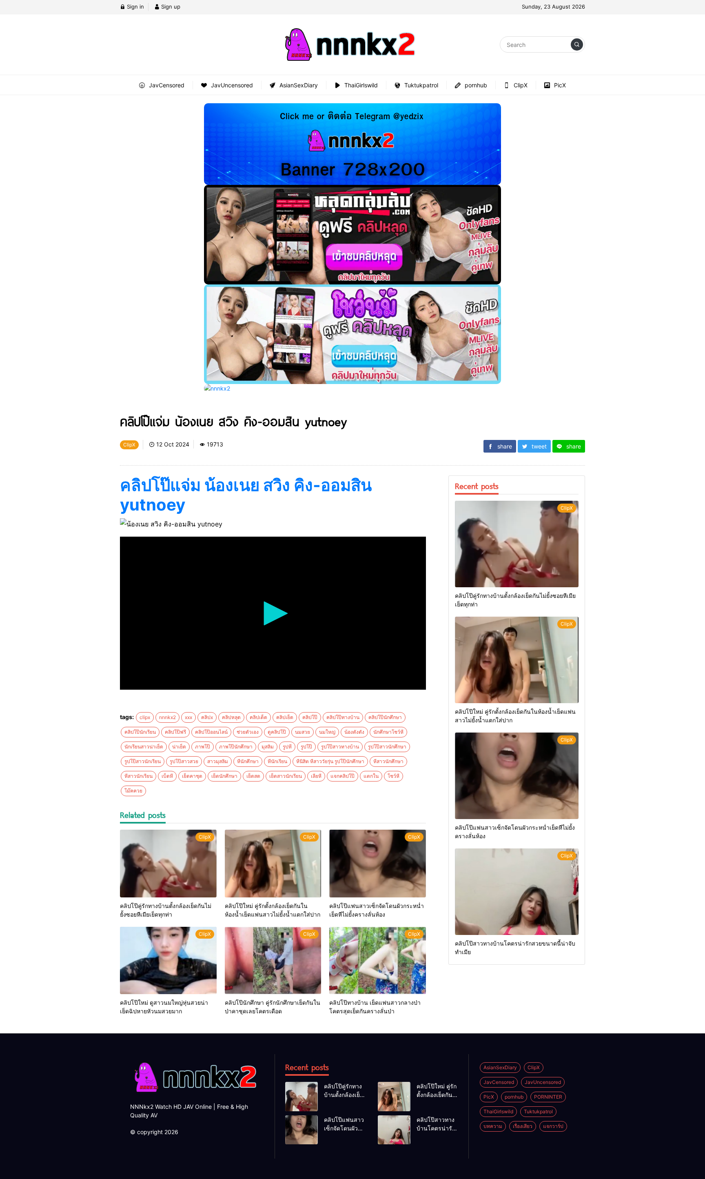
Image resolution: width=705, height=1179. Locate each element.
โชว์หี (393, 776)
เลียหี (316, 776)
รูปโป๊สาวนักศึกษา (387, 747)
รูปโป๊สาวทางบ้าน (340, 747)
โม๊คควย (133, 791)
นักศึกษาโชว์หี (388, 732)
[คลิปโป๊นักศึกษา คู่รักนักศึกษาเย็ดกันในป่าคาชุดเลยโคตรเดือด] (273, 961)
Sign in (134, 6)
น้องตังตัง (354, 732)
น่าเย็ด (179, 747)
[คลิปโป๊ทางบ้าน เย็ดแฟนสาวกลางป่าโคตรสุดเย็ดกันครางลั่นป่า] (377, 961)
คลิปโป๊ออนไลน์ (211, 732)
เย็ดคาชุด (192, 776)
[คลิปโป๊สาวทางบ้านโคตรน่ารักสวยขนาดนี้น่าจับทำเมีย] (517, 891)
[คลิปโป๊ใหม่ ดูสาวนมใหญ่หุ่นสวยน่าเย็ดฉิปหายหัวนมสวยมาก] (168, 961)
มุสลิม (268, 747)
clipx (145, 717)
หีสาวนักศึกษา (388, 761)
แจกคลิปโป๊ (342, 776)
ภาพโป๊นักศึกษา (236, 747)
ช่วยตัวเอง (248, 732)
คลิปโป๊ (309, 717)
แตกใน (371, 776)
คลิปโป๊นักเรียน (140, 732)
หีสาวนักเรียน (138, 776)
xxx (188, 717)
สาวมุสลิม (217, 761)
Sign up (170, 6)
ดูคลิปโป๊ (277, 732)
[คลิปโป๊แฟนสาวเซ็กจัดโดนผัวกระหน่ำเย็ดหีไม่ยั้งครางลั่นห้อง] (377, 863)
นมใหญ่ (327, 732)
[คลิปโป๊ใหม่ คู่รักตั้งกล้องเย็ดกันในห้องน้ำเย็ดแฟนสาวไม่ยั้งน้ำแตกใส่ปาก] (273, 863)
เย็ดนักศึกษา (224, 776)
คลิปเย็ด (284, 717)
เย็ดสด (253, 776)
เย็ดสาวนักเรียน (285, 776)
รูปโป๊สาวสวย (184, 761)
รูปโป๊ (306, 747)
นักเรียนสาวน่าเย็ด (143, 747)
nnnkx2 (167, 717)
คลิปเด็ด (258, 717)
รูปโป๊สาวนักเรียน (142, 761)
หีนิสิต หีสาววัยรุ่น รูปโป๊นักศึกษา (330, 761)
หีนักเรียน (277, 761)
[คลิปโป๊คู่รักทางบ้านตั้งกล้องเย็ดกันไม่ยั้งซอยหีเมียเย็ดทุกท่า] (168, 863)
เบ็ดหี (167, 776)
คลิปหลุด (231, 717)
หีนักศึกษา (248, 761)
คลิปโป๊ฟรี (175, 732)
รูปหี (287, 747)
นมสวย (302, 732)
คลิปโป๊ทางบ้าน (342, 717)
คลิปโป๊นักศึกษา (385, 717)
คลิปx (207, 717)
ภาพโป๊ (202, 747)
